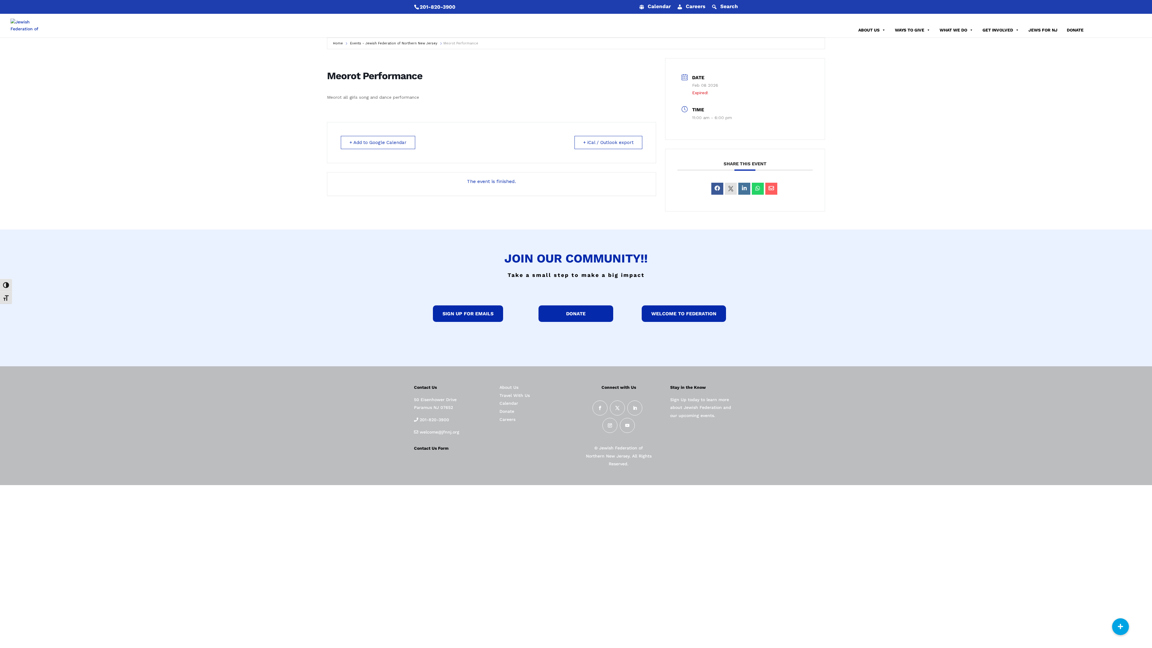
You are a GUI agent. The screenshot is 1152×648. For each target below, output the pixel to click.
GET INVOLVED (997, 30)
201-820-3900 (437, 7)
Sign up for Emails (468, 313)
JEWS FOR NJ (1043, 30)
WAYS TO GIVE (909, 30)
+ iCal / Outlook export (608, 142)
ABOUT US (869, 30)
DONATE (1075, 30)
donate (576, 313)
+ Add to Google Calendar (378, 142)
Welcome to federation (683, 313)
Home (338, 43)
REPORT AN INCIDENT (1115, 30)
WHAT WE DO (953, 30)
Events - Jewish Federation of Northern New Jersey (393, 43)
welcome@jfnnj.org (438, 432)
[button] (1120, 626)
